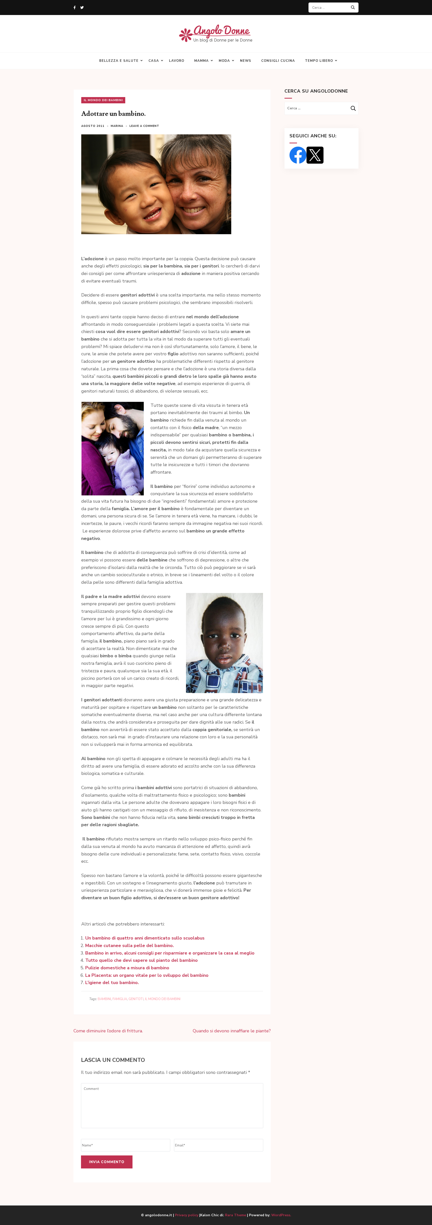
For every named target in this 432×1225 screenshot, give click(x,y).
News (245, 61)
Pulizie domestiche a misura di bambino (127, 968)
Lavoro (176, 61)
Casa (153, 61)
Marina (117, 126)
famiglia (119, 999)
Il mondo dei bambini (103, 100)
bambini (104, 999)
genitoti (136, 999)
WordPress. (281, 1215)
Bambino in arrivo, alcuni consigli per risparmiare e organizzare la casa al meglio (169, 953)
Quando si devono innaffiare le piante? (232, 1031)
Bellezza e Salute (118, 61)
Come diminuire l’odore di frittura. (108, 1031)
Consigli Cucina (278, 61)
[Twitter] (82, 7)
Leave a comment (144, 126)
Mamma (201, 61)
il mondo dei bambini (162, 999)
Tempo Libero (319, 61)
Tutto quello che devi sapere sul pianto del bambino (141, 960)
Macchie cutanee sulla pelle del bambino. (129, 946)
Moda (224, 61)
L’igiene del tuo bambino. (112, 983)
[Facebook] (75, 7)
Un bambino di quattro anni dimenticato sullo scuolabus (144, 938)
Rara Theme (235, 1215)
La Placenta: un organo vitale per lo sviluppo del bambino (146, 975)
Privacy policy (187, 1215)
